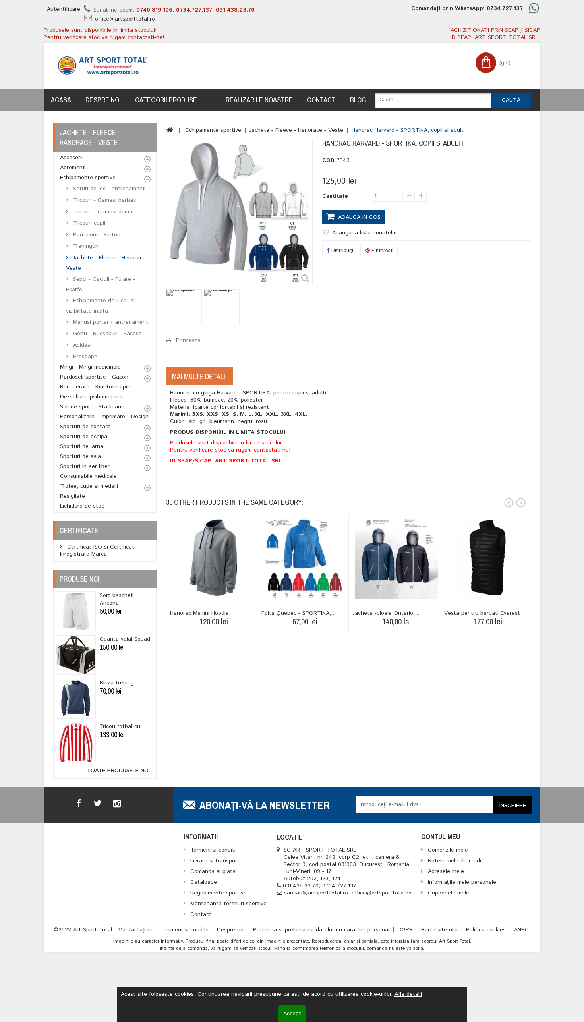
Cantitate (335, 196)
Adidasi (81, 345)
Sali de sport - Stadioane (92, 407)
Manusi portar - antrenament (109, 322)
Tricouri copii (88, 223)
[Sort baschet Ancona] (76, 611)
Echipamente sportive (88, 178)
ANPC (521, 930)
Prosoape (84, 357)
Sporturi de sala (80, 456)
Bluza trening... (119, 683)
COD (328, 160)
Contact (321, 100)
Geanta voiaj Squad (125, 639)
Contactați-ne (137, 930)
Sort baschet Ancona (116, 599)
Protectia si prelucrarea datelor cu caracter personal (322, 930)
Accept (292, 1014)
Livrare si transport (215, 861)
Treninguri (85, 246)
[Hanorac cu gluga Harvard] (184, 307)
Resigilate (72, 496)
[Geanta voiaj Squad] (76, 655)
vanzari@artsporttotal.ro (316, 893)
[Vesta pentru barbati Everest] (487, 557)
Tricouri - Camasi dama (101, 212)
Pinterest (381, 251)
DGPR (406, 930)
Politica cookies (486, 930)
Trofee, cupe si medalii (89, 486)
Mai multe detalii (199, 376)
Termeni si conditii (186, 930)
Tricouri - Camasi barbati (104, 200)
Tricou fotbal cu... (122, 726)
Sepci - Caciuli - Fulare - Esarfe (100, 284)
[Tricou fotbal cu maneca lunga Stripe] (76, 742)
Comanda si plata (213, 871)
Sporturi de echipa (83, 436)
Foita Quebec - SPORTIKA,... (298, 613)
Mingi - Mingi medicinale (90, 367)
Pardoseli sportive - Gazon (94, 377)
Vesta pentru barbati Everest (482, 613)
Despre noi (103, 100)
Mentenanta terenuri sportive (228, 904)
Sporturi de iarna (81, 446)
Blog (358, 100)
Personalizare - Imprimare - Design (104, 417)
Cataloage (203, 882)
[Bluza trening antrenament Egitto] (76, 699)
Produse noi (79, 579)
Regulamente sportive (218, 893)
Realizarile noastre (259, 100)
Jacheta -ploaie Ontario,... (386, 613)
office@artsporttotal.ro (125, 19)
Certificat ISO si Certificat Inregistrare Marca (97, 550)
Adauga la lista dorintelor (363, 233)
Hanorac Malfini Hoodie (199, 613)
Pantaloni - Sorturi (95, 235)
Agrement (72, 168)
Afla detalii (408, 994)
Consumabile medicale (88, 476)
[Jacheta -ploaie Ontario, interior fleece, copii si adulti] (396, 557)
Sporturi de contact (85, 427)
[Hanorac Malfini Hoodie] (213, 557)
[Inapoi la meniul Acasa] (169, 129)
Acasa (61, 100)
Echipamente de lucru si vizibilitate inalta (100, 306)
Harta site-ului (440, 930)
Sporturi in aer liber (85, 466)
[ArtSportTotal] (102, 65)
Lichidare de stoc (82, 506)
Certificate (79, 530)
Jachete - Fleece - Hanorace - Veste (108, 263)
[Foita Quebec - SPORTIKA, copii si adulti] (304, 557)
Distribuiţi (341, 251)
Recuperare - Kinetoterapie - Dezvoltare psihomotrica (97, 392)
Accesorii (71, 158)
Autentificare (63, 9)
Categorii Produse (166, 100)
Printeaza (188, 340)
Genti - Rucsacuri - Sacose (106, 334)
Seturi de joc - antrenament (108, 189)
